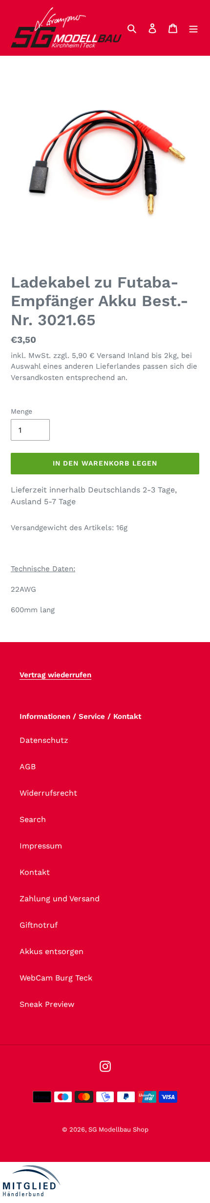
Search (33, 819)
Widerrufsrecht (48, 793)
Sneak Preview (47, 1004)
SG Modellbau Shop (118, 1129)
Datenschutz (44, 740)
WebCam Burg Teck (56, 977)
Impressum (41, 845)
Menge (21, 411)
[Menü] (193, 28)
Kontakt (35, 872)
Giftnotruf (39, 925)
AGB (28, 766)
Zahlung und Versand (60, 898)
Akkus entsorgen (52, 951)
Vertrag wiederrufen (55, 674)
